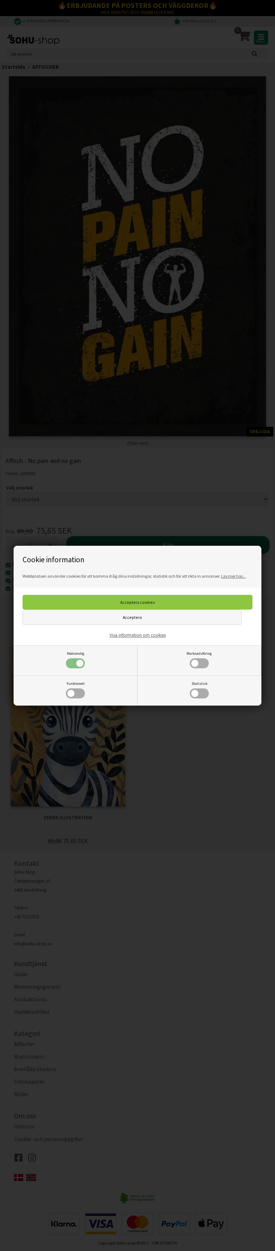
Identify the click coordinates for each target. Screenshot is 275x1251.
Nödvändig (75, 653)
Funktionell (76, 683)
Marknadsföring (199, 653)
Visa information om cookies (138, 635)
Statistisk (199, 683)
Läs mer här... (233, 576)
